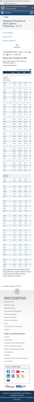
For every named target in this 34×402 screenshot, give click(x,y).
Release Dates (7, 37)
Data (6, 17)
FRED (17, 55)
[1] (14, 63)
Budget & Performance (11, 349)
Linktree (7, 329)
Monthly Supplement (9, 40)
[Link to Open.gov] (21, 386)
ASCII (26, 52)
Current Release (8, 33)
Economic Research (11, 320)
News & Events (9, 305)
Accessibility (8, 361)
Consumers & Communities (13, 326)
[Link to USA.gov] (10, 386)
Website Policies (9, 358)
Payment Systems (10, 317)
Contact (6, 337)
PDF (21, 52)
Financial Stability (10, 314)
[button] (3, 7)
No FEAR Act (8, 352)
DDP (10, 55)
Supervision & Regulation (12, 311)
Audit (22, 349)
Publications (8, 340)
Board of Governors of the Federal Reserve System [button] (16, 7)
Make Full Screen (22, 69)
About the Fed (9, 302)
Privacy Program (22, 358)
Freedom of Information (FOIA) (14, 343)
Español (7, 355)
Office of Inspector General (13, 346)
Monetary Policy (9, 308)
